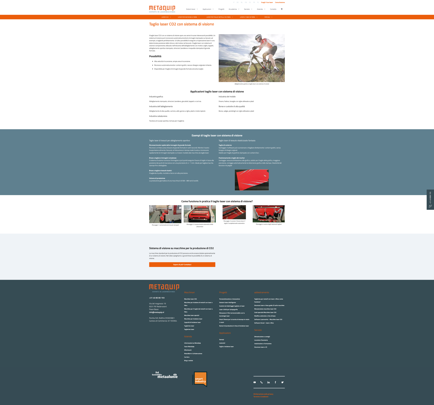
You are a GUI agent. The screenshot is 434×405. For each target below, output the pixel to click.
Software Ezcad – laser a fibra (264, 323)
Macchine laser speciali (191, 315)
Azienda (260, 9)
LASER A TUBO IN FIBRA (247, 17)
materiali (222, 343)
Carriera (186, 357)
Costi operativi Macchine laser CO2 (265, 312)
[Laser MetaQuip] (162, 9)
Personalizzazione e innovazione (229, 299)
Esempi (221, 339)
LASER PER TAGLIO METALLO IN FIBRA (218, 17)
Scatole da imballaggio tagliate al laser (232, 306)
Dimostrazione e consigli (262, 336)
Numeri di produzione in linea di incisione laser (234, 326)
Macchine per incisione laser (193, 319)
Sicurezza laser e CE (260, 347)
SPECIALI (267, 17)
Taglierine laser (189, 329)
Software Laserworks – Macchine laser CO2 (268, 319)
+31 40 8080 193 (430, 198)
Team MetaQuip (189, 346)
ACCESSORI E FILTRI (216, 25)
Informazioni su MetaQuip (192, 343)
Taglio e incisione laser (226, 346)
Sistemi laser (190, 9)
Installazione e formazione (262, 343)
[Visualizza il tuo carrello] (282, 9)
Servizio (247, 9)
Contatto (273, 9)
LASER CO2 (165, 17)
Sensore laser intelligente (227, 302)
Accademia (233, 9)
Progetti (221, 9)
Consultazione (280, 2)
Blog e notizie (188, 360)
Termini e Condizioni (261, 396)
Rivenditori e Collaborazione (193, 353)
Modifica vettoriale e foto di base (265, 316)
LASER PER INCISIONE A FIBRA (187, 17)
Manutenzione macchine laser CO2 (265, 309)
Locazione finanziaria (261, 340)
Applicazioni (207, 9)
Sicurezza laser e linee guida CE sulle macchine (269, 305)
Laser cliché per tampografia (228, 309)
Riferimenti (187, 350)
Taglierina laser (189, 326)
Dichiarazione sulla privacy (263, 394)
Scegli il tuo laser (267, 2)
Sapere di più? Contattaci (182, 264)
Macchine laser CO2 (190, 299)
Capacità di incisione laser (192, 322)
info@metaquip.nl (156, 312)
